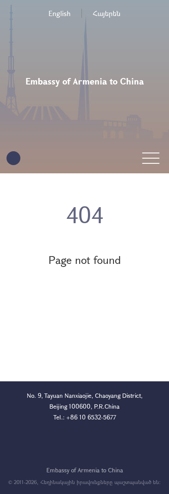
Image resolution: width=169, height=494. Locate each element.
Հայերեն (106, 13)
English (60, 13)
